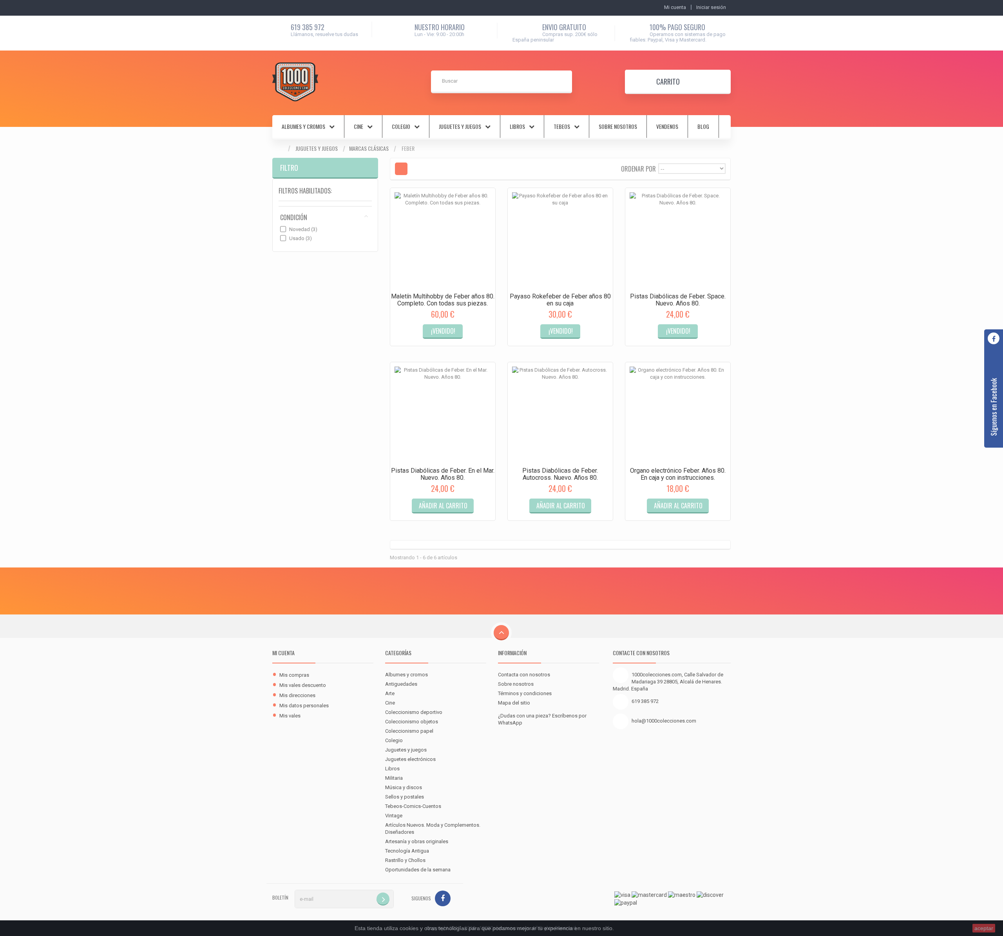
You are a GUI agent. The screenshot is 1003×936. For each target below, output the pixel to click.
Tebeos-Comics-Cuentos (413, 806)
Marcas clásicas (369, 148)
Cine (390, 703)
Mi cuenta (283, 653)
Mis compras (294, 675)
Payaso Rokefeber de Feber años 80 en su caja (560, 300)
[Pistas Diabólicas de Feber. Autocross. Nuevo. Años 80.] (560, 415)
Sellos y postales (404, 797)
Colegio (394, 740)
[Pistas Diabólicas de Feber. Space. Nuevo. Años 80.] (678, 240)
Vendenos (667, 126)
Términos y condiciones (525, 693)
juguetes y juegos (460, 126)
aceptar (983, 928)
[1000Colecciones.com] (295, 81)
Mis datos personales (304, 705)
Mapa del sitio (514, 703)
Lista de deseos (460, 338)
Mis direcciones (297, 695)
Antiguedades (401, 684)
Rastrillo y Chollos (405, 860)
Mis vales (290, 716)
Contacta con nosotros (524, 675)
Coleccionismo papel (409, 731)
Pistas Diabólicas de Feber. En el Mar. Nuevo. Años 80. (442, 474)
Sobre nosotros (618, 126)
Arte (390, 693)
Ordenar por (638, 168)
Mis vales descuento (302, 685)
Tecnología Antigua (407, 851)
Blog (703, 126)
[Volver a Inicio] (280, 149)
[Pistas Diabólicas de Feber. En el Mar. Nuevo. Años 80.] (443, 415)
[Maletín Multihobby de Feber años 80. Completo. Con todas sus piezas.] (443, 240)
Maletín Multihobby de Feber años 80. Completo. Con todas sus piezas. (442, 300)
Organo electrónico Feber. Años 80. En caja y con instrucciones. (678, 474)
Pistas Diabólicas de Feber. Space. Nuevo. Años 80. (678, 300)
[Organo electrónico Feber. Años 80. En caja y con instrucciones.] (678, 415)
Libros (392, 769)
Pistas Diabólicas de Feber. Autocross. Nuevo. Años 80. (560, 474)
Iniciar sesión (711, 7)
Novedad (303, 229)
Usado (300, 238)
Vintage (393, 816)
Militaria (394, 778)
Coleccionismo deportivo (413, 712)
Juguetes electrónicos (410, 759)
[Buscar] (560, 81)
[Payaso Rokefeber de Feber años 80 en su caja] (560, 240)
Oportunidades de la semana (418, 870)
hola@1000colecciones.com (664, 721)
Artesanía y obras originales (416, 841)
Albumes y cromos (406, 675)
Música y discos (403, 787)
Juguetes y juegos (316, 148)
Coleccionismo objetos (411, 722)
